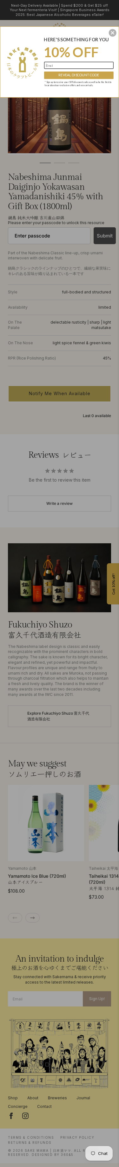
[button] (112, 33)
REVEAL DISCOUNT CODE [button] (78, 75)
